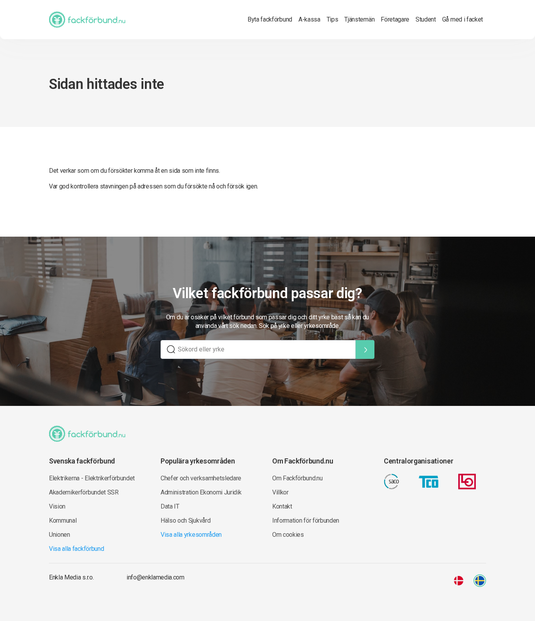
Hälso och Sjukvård (185, 520)
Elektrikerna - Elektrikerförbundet (92, 478)
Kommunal (62, 520)
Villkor (280, 492)
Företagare (395, 19)
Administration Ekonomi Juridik (201, 492)
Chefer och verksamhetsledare (201, 478)
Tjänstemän (359, 19)
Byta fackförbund (270, 19)
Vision (57, 506)
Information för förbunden (305, 520)
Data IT (170, 506)
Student (426, 19)
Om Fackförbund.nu (297, 478)
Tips (332, 19)
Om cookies (288, 534)
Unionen (59, 534)
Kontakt (282, 506)
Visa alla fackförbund (76, 548)
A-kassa (309, 19)
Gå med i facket (462, 19)
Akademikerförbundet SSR (84, 492)
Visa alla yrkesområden (191, 534)
